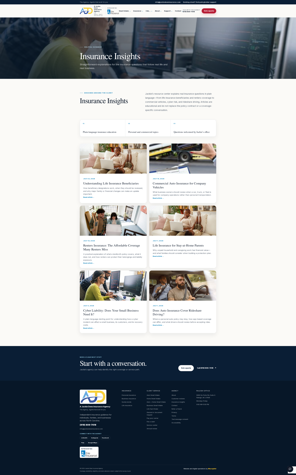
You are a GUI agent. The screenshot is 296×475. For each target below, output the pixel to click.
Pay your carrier (152, 418)
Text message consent (180, 419)
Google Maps (92, 443)
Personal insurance (129, 395)
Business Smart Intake (155, 405)
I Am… (149, 11)
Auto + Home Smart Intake (156, 402)
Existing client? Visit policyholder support (199, 2)
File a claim (151, 422)
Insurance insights (178, 402)
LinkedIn (84, 438)
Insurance (138, 11)
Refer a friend (177, 409)
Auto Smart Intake (153, 395)
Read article (88, 197)
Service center (152, 425)
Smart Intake (125, 11)
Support (168, 11)
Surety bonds (126, 402)
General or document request (154, 413)
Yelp (82, 443)
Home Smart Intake (153, 399)
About (158, 11)
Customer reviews (178, 399)
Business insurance (129, 399)
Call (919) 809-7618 (206, 368)
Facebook (105, 438)
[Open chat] (290, 469)
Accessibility (176, 423)
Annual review (152, 429)
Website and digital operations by (199, 469)
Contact (179, 11)
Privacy (174, 412)
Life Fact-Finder (152, 409)
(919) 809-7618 (191, 11)
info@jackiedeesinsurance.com (168, 2)
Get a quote (209, 11)
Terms (174, 416)
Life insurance (127, 405)
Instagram (94, 438)
